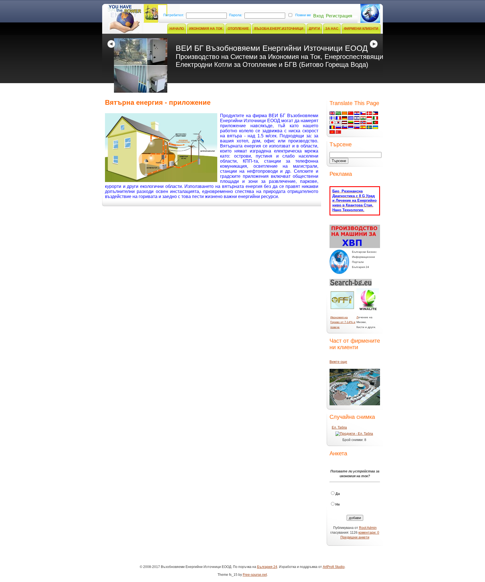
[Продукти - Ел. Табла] (354, 434)
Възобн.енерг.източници (278, 29)
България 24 (267, 567)
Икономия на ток (205, 29)
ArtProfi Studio (334, 567)
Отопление (238, 29)
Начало (177, 29)
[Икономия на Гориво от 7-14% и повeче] (342, 308)
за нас (331, 29)
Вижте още (338, 362)
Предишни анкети (354, 537)
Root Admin (368, 528)
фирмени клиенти (361, 29)
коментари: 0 (368, 533)
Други (314, 29)
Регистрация (339, 15)
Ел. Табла (339, 427)
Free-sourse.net (255, 575)
